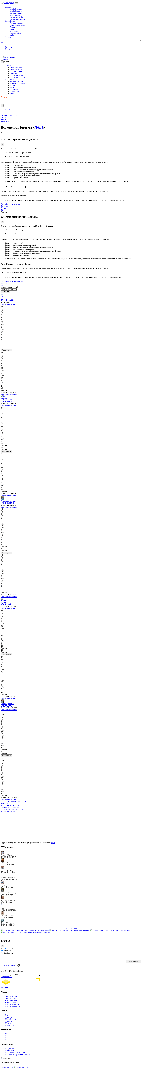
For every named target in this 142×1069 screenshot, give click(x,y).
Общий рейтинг (71, 928)
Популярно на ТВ (16, 17)
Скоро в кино (15, 15)
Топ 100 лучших (16, 9)
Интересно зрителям (17, 25)
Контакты (9, 1036)
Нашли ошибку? (44, 932)
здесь (53, 843)
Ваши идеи (9, 1051)
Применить (5, 292)
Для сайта (7, 951)
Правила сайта (15, 33)
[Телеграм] (4, 803)
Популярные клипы (17, 19)
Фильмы (8, 1017)
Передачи (9, 1023)
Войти (7, 49)
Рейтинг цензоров (17, 23)
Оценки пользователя (9, 304)
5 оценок (4, 206)
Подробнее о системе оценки (12, 204)
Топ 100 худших (16, 11)
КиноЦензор (10, 21)
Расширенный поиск (9, 115)
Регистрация (10, 47)
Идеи (12, 29)
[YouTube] (7, 803)
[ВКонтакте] (2, 803)
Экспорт (4, 208)
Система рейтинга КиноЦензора (13, 801)
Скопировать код (133, 961)
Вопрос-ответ (10, 1049)
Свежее (8, 37)
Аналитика (14, 27)
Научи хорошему (7, 1067)
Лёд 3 (39, 127)
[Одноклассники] (8, 803)
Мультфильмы (10, 1019)
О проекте (14, 31)
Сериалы (8, 1021)
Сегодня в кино (16, 13)
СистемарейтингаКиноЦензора (5, 119)
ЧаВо (12, 35)
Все (6, 1015)
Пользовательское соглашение (16, 1053)
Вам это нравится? (8, 811)
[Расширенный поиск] (2, 43)
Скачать (9, 965)
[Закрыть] (2, 144)
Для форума (8, 953)
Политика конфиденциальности (17, 1055)
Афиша (8, 7)
